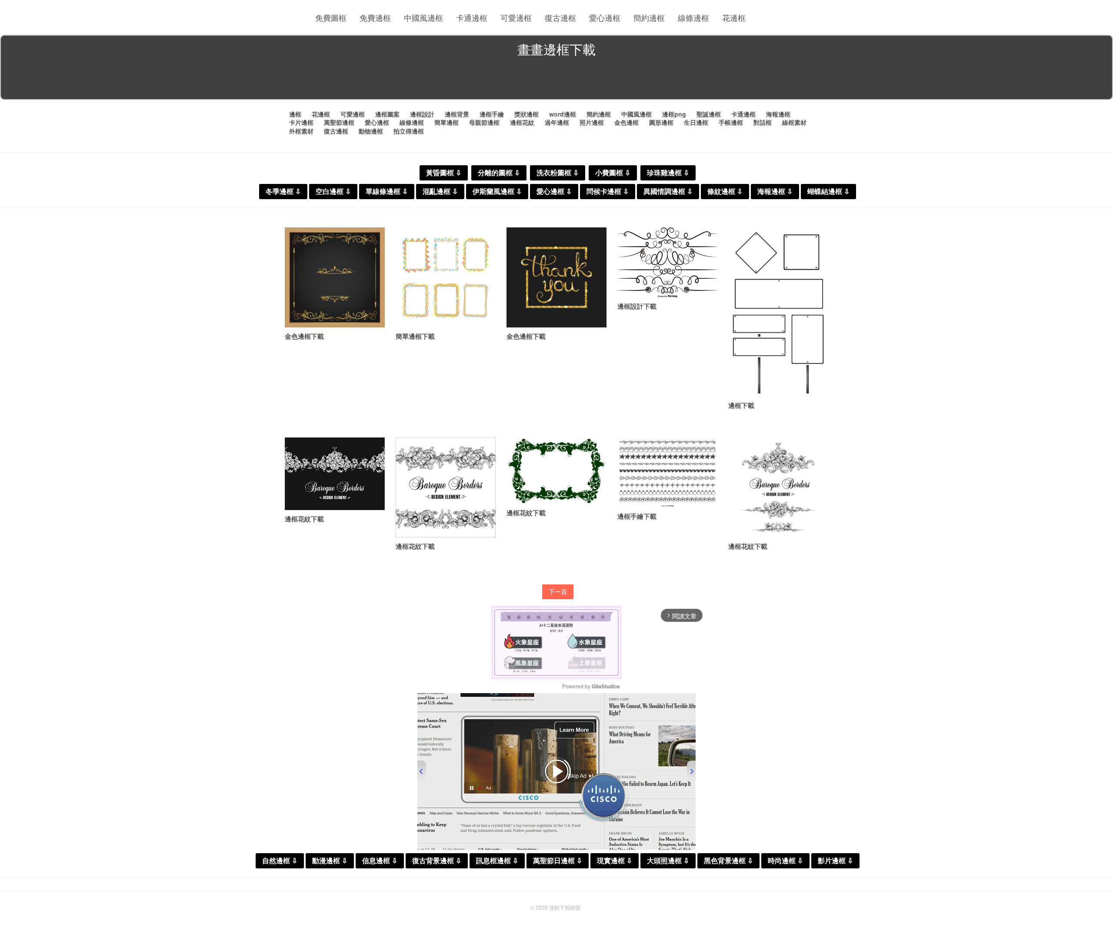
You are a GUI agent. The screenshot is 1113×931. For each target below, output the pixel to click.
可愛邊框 (516, 17)
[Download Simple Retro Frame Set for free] (446, 277)
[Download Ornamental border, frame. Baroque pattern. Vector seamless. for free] (446, 487)
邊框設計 (422, 114)
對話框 (762, 122)
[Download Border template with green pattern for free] (556, 470)
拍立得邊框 (408, 131)
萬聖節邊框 (339, 122)
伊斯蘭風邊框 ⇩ (497, 191)
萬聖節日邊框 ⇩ (557, 860)
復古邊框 (560, 17)
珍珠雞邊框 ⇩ (668, 173)
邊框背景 (457, 114)
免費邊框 (375, 17)
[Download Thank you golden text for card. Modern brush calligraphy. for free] (556, 277)
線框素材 (794, 122)
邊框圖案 (387, 114)
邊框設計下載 (636, 306)
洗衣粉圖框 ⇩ (558, 173)
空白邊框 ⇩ (333, 191)
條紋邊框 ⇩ (725, 191)
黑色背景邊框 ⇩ (728, 860)
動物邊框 (371, 131)
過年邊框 (557, 122)
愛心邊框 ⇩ (554, 191)
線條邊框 (693, 17)
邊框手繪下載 (636, 516)
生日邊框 (696, 122)
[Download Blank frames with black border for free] (778, 312)
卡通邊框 (471, 17)
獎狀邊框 (526, 114)
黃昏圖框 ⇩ (443, 173)
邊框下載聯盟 (564, 907)
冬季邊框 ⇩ (283, 191)
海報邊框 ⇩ (775, 191)
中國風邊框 (423, 17)
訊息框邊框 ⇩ (497, 860)
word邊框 (562, 114)
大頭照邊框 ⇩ (668, 860)
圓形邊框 (661, 122)
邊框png (674, 114)
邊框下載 (741, 405)
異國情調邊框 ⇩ (668, 191)
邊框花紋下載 (304, 519)
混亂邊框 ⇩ (440, 191)
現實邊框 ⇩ (614, 860)
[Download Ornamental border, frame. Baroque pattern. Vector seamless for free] (335, 473)
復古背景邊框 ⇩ (436, 860)
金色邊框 (626, 122)
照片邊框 (592, 122)
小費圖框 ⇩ (612, 173)
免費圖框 (331, 17)
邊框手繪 (492, 114)
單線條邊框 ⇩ (387, 191)
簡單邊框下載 (415, 336)
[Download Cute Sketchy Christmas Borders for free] (667, 472)
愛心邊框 (604, 17)
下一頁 (558, 591)
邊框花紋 (522, 122)
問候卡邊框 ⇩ (607, 191)
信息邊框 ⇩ (379, 860)
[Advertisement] (556, 80)
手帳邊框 (731, 122)
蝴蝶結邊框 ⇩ (828, 191)
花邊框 (734, 17)
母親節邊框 (484, 122)
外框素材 (301, 131)
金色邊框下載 (304, 336)
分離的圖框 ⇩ (499, 173)
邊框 (295, 114)
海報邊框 (778, 114)
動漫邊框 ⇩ (329, 860)
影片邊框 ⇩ (835, 860)
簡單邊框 (446, 122)
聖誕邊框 (708, 114)
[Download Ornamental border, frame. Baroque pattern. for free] (778, 487)
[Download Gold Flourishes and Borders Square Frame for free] (335, 277)
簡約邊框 (649, 17)
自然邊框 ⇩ (279, 860)
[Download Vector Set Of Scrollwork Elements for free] (667, 262)
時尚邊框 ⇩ (785, 860)
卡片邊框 (301, 122)
